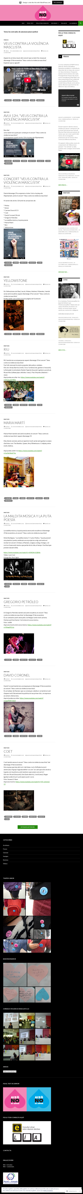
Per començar (58, 2)
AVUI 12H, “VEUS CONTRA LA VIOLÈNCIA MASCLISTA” (25, 117)
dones (16, 498)
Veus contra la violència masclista (26, 45)
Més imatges (63, 272)
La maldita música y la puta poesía (27, 518)
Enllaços (64, 23)
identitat (17, 100)
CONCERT (8, 100)
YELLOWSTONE (15, 280)
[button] (14, 890)
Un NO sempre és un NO (65, 262)
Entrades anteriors (28, 827)
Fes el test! (30, 23)
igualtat (25, 100)
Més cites (62, 350)
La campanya (73, 23)
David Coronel (17, 675)
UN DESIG (61, 340)
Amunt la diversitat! (64, 117)
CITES (65, 280)
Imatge (7, 123)
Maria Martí (14, 423)
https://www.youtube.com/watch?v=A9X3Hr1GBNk (22, 552)
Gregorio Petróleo (21, 602)
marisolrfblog (67, 119)
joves (33, 100)
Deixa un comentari (64, 233)
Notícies (5, 860)
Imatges (6, 112)
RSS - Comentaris (8, 1166)
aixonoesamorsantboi (32, 51)
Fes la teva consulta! (42, 23)
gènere (24, 161)
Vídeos (6, 40)
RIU (6, 349)
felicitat (16, 161)
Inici (23, 23)
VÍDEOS (66, 56)
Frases (5, 849)
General (5, 852)
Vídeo (7, 51)
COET (8, 751)
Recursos (54, 23)
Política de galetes (48, 1190)
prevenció (40, 100)
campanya (8, 816)
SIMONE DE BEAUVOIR (64, 317)
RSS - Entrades (7, 1165)
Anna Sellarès (66, 177)
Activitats (6, 845)
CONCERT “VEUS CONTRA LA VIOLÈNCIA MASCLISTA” (26, 180)
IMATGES (66, 193)
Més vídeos (62, 185)
